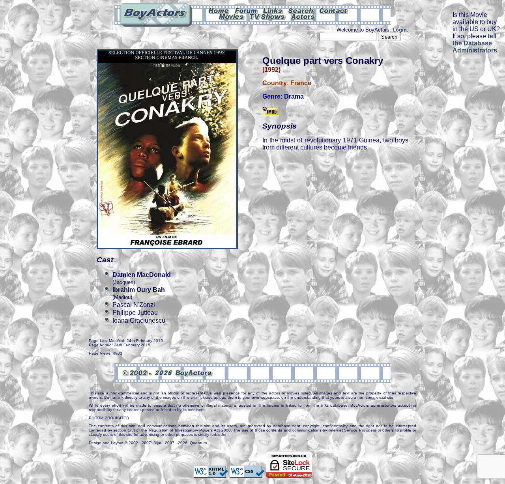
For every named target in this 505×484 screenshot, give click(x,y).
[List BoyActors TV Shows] (268, 16)
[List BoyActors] (303, 16)
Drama (294, 96)
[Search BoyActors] (301, 10)
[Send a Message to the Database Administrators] (334, 10)
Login (400, 30)
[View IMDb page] (270, 112)
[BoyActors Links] (273, 10)
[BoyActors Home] (219, 10)
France (300, 83)
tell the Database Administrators (475, 43)
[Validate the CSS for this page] (247, 474)
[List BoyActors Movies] (231, 16)
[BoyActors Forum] (246, 10)
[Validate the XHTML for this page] (210, 474)
